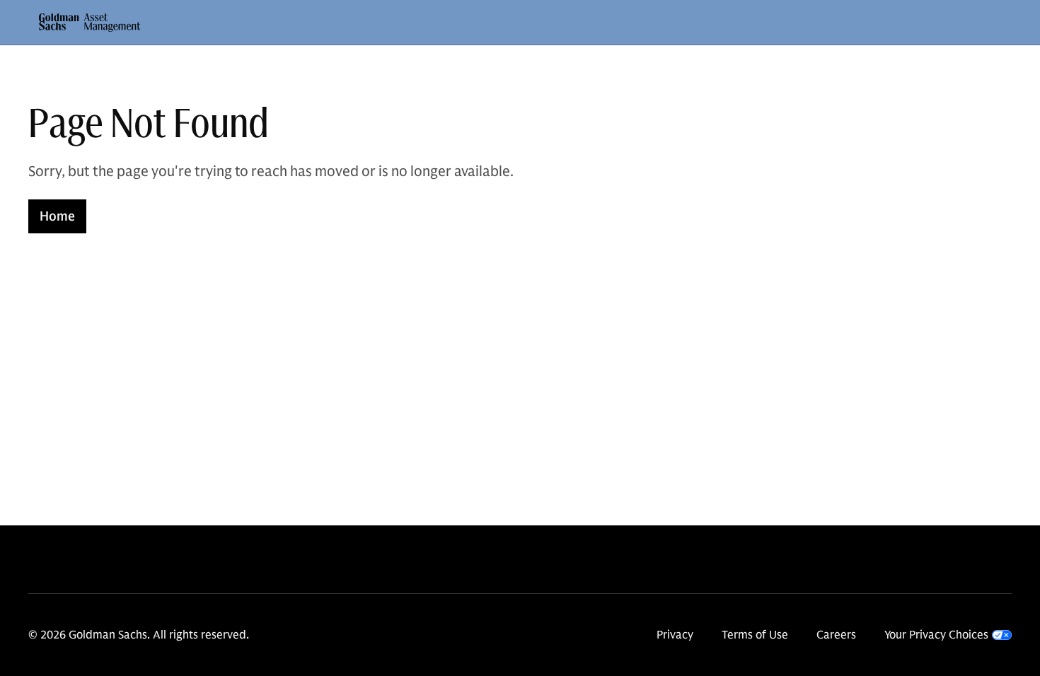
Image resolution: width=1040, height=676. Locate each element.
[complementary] (948, 635)
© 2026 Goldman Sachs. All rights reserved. (138, 635)
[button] (90, 22)
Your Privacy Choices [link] (936, 635)
